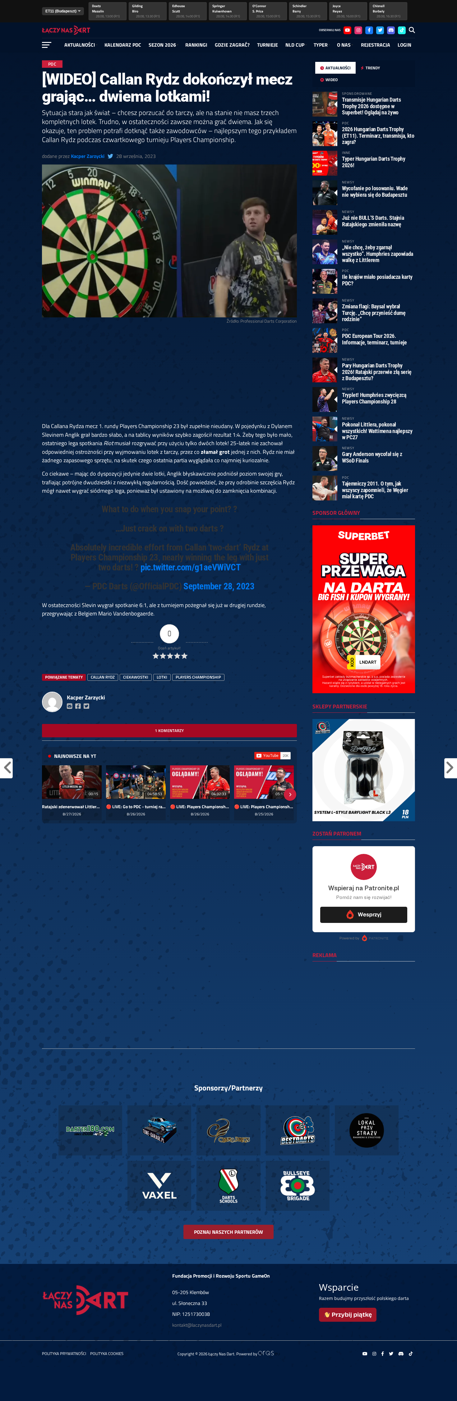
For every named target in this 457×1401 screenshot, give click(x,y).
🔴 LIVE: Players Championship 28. (200, 806)
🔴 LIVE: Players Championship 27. (264, 806)
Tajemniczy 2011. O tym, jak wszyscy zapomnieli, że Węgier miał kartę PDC (375, 489)
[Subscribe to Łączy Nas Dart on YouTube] (272, 755)
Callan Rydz (103, 677)
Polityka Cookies (106, 1353)
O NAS (344, 44)
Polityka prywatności (64, 1353)
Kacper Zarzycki (87, 156)
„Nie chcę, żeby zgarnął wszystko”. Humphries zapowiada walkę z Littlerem (377, 253)
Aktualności (79, 44)
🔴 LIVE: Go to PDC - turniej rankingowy (136, 806)
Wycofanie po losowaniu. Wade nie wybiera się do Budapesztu (375, 191)
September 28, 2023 (218, 586)
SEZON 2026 (162, 44)
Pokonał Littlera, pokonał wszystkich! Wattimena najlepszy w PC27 (377, 430)
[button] (49, 794)
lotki (162, 677)
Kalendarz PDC (122, 44)
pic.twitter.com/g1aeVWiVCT (191, 567)
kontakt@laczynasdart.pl (196, 1325)
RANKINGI (196, 44)
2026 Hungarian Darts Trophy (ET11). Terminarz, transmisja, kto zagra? (378, 135)
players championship (198, 677)
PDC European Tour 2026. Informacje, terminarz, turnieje (374, 339)
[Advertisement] (169, 375)
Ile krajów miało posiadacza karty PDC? (377, 280)
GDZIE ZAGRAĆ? (232, 44)
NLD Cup (294, 44)
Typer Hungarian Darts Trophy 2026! (373, 161)
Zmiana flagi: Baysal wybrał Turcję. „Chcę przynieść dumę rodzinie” (374, 312)
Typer (321, 44)
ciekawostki (135, 677)
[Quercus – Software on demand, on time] (269, 1354)
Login (404, 44)
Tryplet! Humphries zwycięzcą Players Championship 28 (374, 398)
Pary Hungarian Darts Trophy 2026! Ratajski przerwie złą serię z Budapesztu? (377, 371)
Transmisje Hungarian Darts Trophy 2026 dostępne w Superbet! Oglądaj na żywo (371, 105)
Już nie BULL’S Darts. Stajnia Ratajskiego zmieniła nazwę (373, 220)
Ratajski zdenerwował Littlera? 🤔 (72, 806)
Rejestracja (375, 44)
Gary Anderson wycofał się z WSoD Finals (372, 457)
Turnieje (267, 44)
